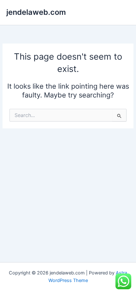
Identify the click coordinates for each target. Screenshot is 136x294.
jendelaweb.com (36, 12)
